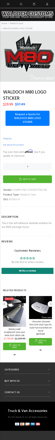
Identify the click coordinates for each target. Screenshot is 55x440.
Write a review (27, 271)
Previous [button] (4, 304)
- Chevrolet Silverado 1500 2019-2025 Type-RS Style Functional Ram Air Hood (40, 326)
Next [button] (50, 304)
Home (4, 23)
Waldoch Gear (16, 23)
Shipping (7, 138)
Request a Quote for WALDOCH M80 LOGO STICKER (27, 118)
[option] (27, 56)
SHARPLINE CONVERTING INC (30, 190)
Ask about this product (13, 145)
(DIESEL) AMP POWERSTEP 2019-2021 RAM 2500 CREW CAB (14, 332)
